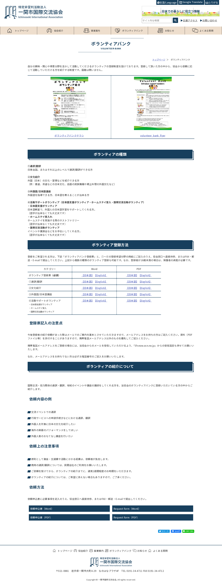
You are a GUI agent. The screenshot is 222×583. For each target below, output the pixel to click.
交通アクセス (190, 20)
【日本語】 (87, 275)
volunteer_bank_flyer (152, 135)
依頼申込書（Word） (42, 508)
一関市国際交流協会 (33, 12)
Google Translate (193, 2)
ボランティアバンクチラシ (69, 135)
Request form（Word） (127, 508)
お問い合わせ (209, 20)
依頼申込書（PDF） (41, 517)
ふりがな (213, 2)
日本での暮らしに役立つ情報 (181, 11)
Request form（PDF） (126, 517)
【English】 (101, 275)
